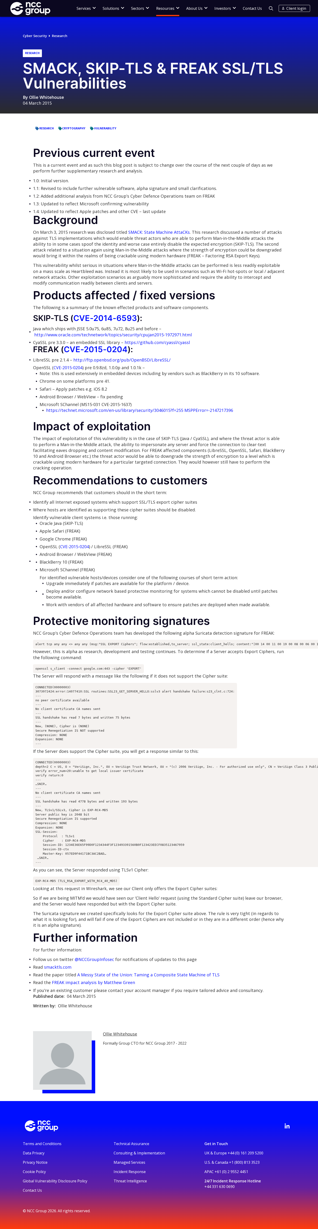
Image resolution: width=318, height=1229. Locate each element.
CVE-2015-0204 (96, 349)
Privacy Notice (35, 1162)
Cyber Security (35, 36)
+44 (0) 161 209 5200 (245, 1153)
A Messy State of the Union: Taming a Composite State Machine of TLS (148, 975)
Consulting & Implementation (139, 1153)
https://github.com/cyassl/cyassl (157, 342)
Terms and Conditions (42, 1143)
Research (59, 36)
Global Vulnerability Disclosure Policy (55, 1181)
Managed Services (129, 1162)
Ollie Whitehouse (46, 97)
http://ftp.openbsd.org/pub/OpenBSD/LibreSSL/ (122, 360)
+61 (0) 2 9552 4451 (231, 1171)
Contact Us (252, 8)
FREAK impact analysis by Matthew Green (93, 982)
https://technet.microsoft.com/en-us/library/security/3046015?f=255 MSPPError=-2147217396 (139, 410)
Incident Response (130, 1171)
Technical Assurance (131, 1143)
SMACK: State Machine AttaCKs (159, 232)
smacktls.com (57, 967)
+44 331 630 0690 (219, 1186)
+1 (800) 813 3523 (244, 1162)
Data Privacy (33, 1153)
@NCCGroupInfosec (94, 959)
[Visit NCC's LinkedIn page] (287, 1126)
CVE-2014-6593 (105, 318)
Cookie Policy (34, 1171)
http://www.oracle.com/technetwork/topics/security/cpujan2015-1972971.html (113, 334)
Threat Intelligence (130, 1181)
